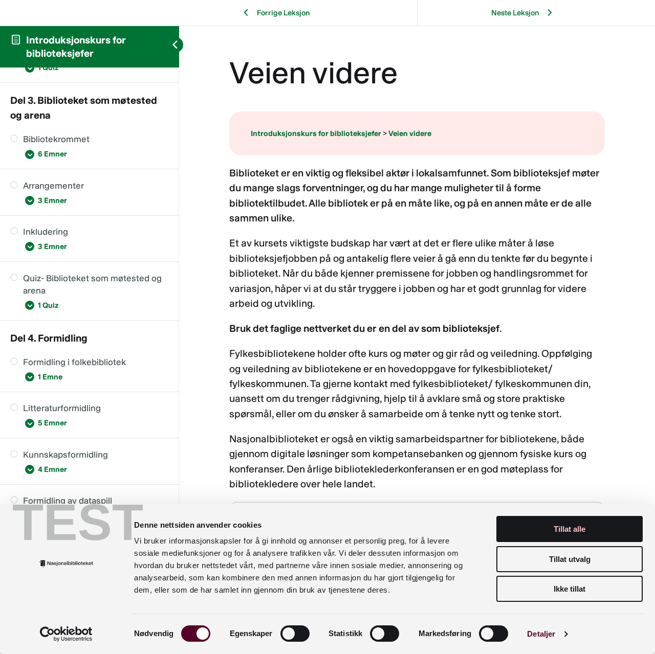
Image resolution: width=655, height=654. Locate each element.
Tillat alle (569, 529)
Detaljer (541, 633)
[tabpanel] (417, 354)
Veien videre (409, 133)
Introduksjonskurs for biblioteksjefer (316, 133)
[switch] (295, 633)
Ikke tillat (569, 588)
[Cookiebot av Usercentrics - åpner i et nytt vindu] (66, 634)
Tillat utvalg (570, 559)
